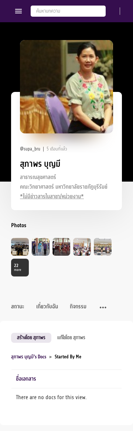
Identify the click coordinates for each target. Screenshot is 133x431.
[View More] (103, 308)
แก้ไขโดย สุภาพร (71, 337)
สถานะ (17, 306)
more (17, 267)
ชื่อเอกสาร (26, 379)
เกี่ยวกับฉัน (47, 306)
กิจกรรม (78, 306)
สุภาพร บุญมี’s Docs (28, 357)
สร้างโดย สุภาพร (31, 337)
